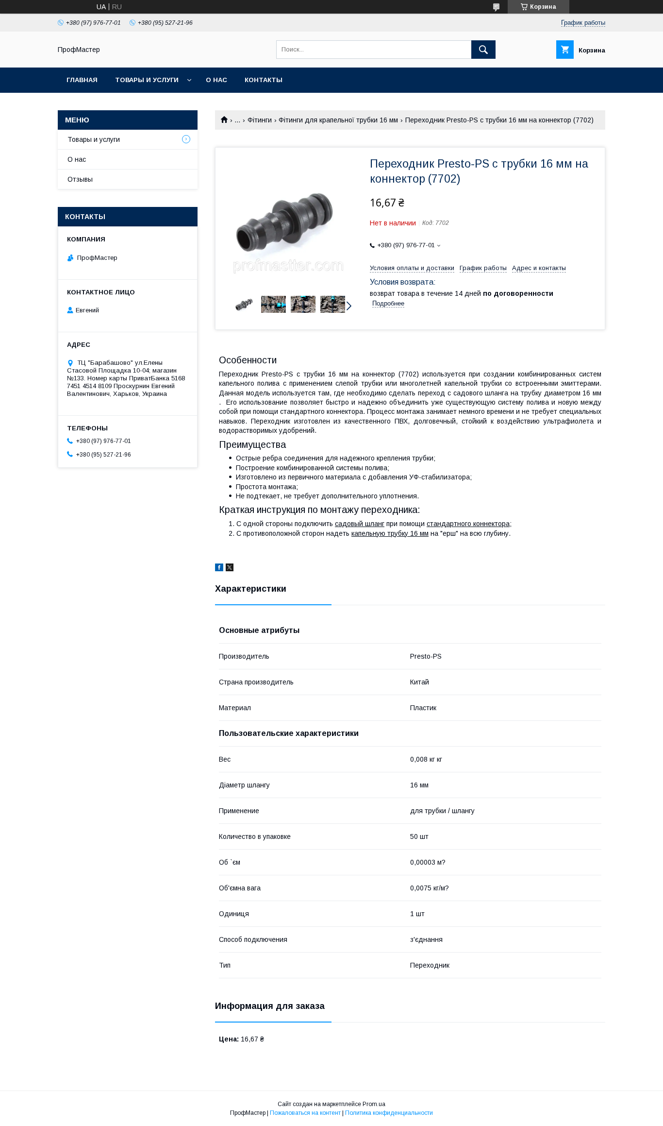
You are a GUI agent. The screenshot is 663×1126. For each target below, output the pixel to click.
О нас (216, 80)
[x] (229, 569)
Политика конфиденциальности (389, 1112)
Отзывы (80, 179)
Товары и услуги (147, 80)
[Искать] (483, 49)
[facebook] (219, 569)
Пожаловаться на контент (305, 1112)
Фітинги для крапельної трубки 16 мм (338, 120)
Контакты (263, 80)
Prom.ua (374, 1104)
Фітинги (260, 120)
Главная (82, 80)
